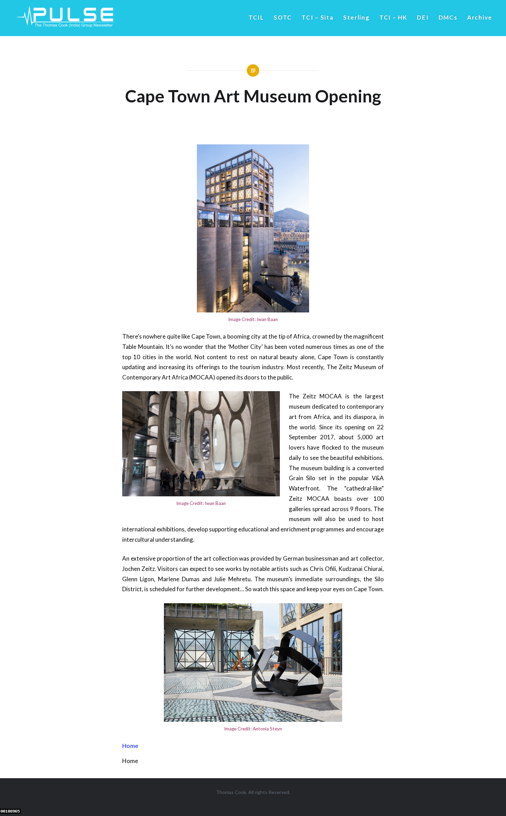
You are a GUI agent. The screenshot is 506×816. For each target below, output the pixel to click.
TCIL (256, 17)
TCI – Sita (317, 17)
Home (130, 745)
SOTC (283, 17)
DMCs (448, 17)
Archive (479, 17)
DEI (423, 17)
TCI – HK (393, 17)
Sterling (356, 17)
